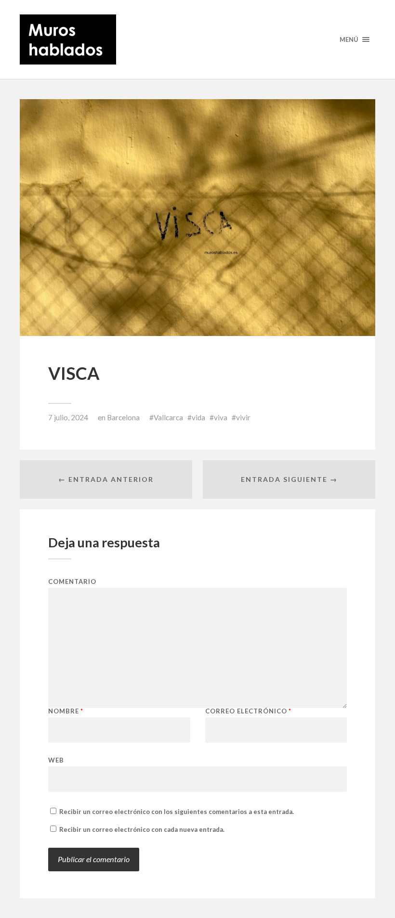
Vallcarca (168, 417)
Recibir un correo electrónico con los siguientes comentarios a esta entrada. (176, 811)
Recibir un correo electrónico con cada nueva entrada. (141, 829)
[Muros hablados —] (197, 39)
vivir (243, 417)
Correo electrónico (248, 711)
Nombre (65, 711)
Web (56, 759)
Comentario (72, 582)
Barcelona (123, 417)
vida (198, 417)
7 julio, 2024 (68, 417)
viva (220, 417)
